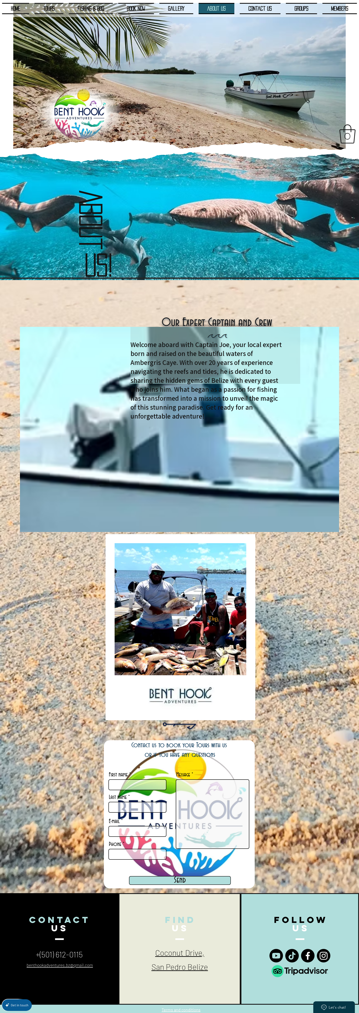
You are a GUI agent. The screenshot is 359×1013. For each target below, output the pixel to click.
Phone (115, 844)
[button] (347, 134)
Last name (118, 797)
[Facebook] (308, 955)
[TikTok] (292, 955)
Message (183, 775)
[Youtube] (276, 955)
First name (118, 775)
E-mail (114, 821)
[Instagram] (323, 955)
